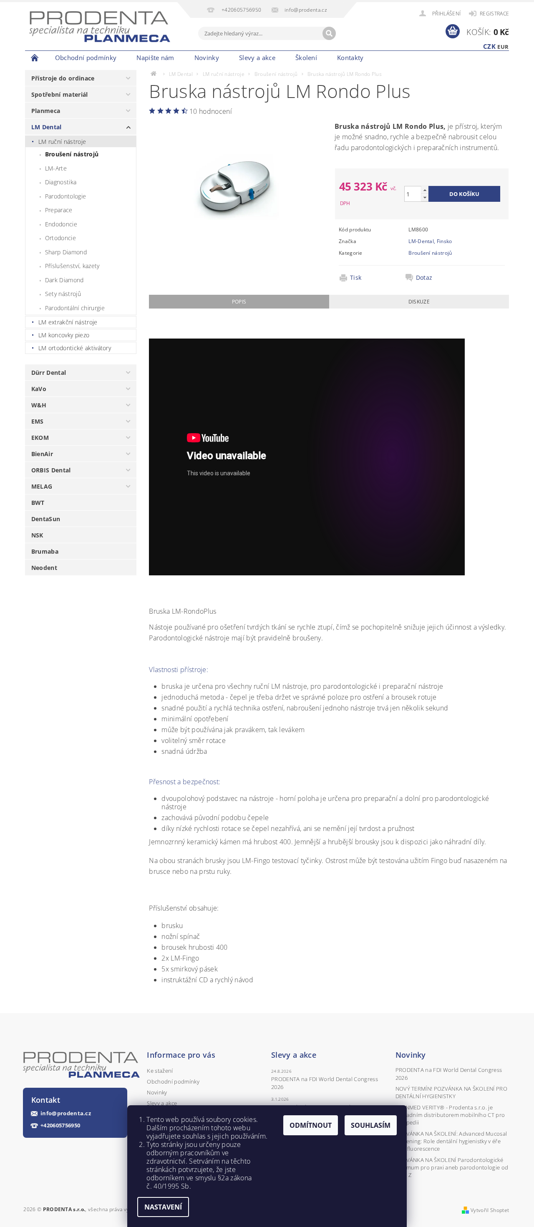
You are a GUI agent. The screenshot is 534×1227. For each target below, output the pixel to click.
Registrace (494, 13)
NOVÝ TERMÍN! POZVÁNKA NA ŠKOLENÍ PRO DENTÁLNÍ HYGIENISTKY (451, 1092)
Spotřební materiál (59, 94)
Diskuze (419, 301)
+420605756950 (60, 1125)
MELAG (42, 486)
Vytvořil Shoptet (490, 1210)
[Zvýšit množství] (424, 190)
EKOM (40, 438)
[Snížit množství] (424, 197)
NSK (37, 535)
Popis (239, 301)
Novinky (206, 57)
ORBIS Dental (51, 470)
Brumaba (44, 551)
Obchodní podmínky (85, 57)
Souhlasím (370, 1125)
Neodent (44, 568)
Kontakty (350, 57)
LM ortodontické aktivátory (74, 348)
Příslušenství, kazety (72, 266)
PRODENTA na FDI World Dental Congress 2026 (324, 1082)
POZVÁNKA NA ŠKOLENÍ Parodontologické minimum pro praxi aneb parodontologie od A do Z (452, 1167)
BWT (38, 503)
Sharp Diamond (66, 252)
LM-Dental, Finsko (430, 241)
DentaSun (45, 519)
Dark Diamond (64, 280)
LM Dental (46, 127)
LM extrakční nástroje (68, 322)
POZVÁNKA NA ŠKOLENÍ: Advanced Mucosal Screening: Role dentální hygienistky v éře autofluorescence (451, 1141)
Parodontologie (65, 196)
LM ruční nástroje (62, 142)
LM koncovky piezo (63, 335)
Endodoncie (61, 224)
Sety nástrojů (63, 294)
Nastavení (163, 1207)
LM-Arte (56, 168)
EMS (37, 421)
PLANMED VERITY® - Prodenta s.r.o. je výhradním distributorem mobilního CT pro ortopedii (450, 1115)
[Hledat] (329, 33)
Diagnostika (61, 182)
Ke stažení (160, 1070)
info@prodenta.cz (65, 1113)
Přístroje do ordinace (63, 78)
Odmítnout (311, 1125)
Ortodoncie (60, 238)
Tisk (355, 277)
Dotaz (424, 277)
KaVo (38, 389)
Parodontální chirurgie (75, 308)
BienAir (42, 454)
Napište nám (155, 57)
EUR (503, 46)
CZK (489, 46)
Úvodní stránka (35, 57)
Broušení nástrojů (71, 154)
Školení (306, 57)
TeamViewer (388, 57)
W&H (39, 405)
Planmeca (45, 111)
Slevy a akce (257, 57)
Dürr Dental (48, 372)
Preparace (59, 210)
